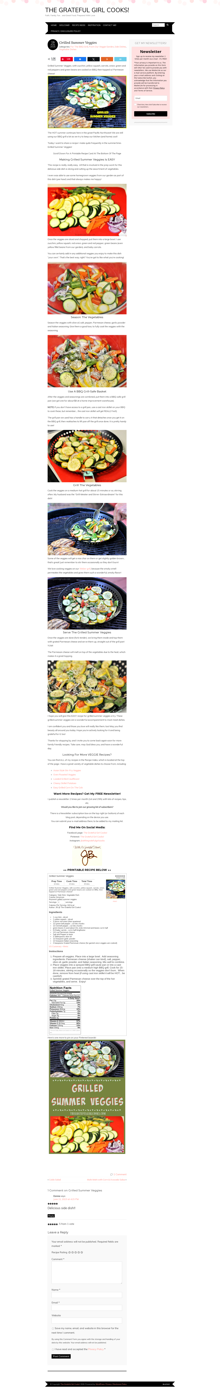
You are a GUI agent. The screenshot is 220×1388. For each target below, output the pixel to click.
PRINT (115, 901)
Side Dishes (120, 46)
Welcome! (64, 25)
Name (56, 1289)
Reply (51, 1215)
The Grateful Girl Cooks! (87, 10)
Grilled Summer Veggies (78, 42)
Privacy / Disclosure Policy (65, 31)
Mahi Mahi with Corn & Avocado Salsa (106, 1179)
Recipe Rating (59, 1252)
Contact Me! (109, 25)
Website (56, 1315)
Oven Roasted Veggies (64, 774)
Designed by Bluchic (166, 1384)
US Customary (55, 946)
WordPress (100, 1384)
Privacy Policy (96, 1349)
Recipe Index (78, 25)
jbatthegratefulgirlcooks (93, 840)
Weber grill (85, 568)
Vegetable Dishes (67, 49)
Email (56, 1302)
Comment (58, 1259)
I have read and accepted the (80, 1349)
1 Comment (120, 1174)
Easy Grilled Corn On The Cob (68, 787)
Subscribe (151, 114)
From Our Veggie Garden (101, 46)
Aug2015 (52, 45)
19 (52, 42)
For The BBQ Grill (79, 46)
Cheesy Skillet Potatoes (64, 783)
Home (54, 25)
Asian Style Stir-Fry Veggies (67, 770)
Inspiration (94, 25)
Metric (65, 946)
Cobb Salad (55, 1179)
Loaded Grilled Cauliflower (66, 779)
